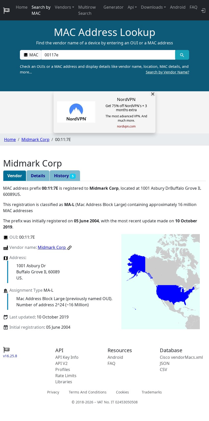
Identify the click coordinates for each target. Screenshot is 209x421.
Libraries (63, 382)
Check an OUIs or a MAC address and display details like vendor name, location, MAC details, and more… (104, 69)
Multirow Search (87, 10)
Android (178, 7)
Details (38, 175)
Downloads (152, 7)
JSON (164, 363)
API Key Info (67, 357)
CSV (163, 369)
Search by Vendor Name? (167, 72)
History (64, 175)
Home (22, 7)
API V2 (61, 363)
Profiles (62, 369)
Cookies (122, 392)
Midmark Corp (35, 139)
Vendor (14, 175)
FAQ (194, 7)
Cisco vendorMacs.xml (181, 357)
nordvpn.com (126, 126)
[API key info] (203, 10)
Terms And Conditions (88, 392)
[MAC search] (182, 55)
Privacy (53, 392)
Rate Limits (65, 375)
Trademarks (152, 392)
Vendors (63, 7)
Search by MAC (41, 10)
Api (131, 7)
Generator (113, 7)
